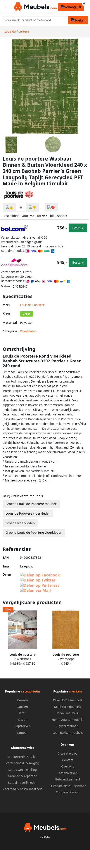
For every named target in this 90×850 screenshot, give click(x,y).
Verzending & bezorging (22, 763)
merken (75, 691)
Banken (22, 700)
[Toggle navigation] (7, 7)
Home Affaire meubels (67, 720)
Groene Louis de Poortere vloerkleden (33, 532)
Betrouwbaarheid (67, 779)
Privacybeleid (58, 786)
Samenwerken (67, 773)
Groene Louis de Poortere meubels (31, 504)
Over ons (67, 766)
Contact (67, 760)
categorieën (30, 691)
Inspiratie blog (68, 753)
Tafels (22, 713)
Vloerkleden (28, 331)
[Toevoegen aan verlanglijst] (51, 207)
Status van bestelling (22, 770)
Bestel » (78, 228)
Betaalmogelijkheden (22, 783)
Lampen (22, 733)
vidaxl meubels (67, 713)
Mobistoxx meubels (67, 707)
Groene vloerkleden (20, 523)
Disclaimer (78, 786)
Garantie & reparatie (22, 776)
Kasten (22, 720)
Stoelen (22, 707)
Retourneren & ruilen (22, 757)
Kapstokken (23, 726)
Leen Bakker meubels (67, 733)
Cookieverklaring (67, 792)
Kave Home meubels (67, 700)
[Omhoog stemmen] (9, 207)
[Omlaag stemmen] (32, 207)
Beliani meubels (67, 726)
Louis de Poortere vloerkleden (27, 513)
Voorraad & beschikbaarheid (22, 789)
